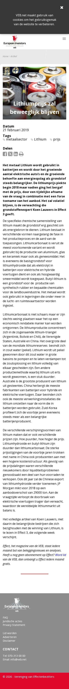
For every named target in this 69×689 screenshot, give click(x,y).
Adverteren (10, 637)
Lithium (40, 139)
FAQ (5, 617)
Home (5, 56)
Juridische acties (12, 621)
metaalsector (16, 139)
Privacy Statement (14, 625)
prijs (56, 139)
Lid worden (10, 633)
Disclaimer (9, 640)
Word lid (60, 555)
